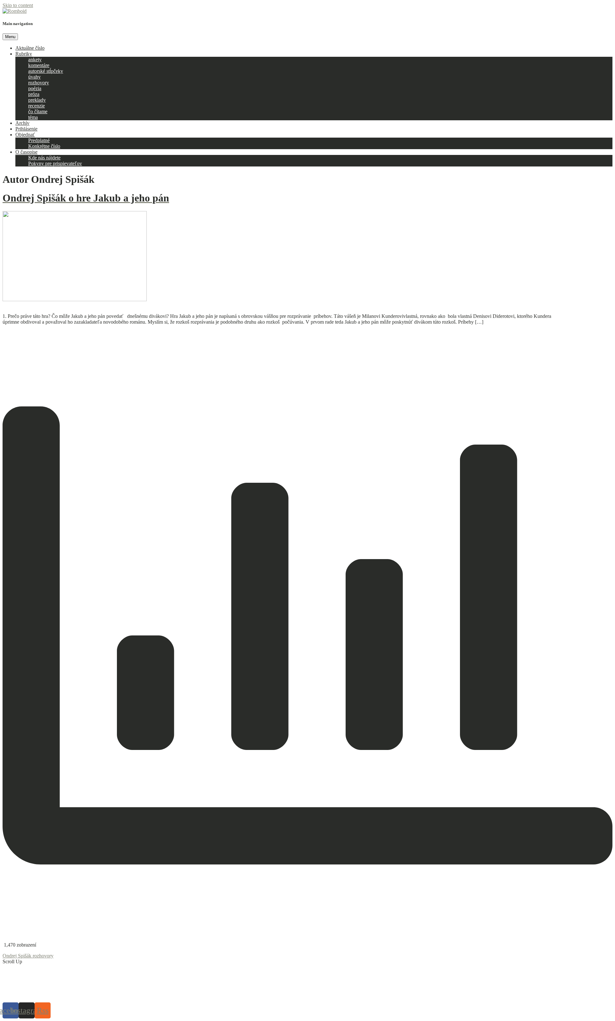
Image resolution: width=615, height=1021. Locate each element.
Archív (22, 123)
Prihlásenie (26, 129)
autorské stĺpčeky (45, 71)
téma (33, 117)
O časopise (26, 152)
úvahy (34, 77)
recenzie (36, 105)
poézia (34, 88)
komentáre (38, 65)
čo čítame (37, 111)
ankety (35, 59)
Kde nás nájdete (44, 157)
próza (33, 94)
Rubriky (23, 53)
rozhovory (38, 82)
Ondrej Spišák (18, 955)
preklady (37, 100)
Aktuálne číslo (30, 48)
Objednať (25, 134)
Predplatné (39, 140)
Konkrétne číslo (44, 146)
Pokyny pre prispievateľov (55, 163)
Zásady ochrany (278, 994)
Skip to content (18, 5)
